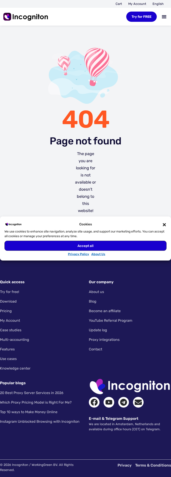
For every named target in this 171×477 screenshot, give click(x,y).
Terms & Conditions (153, 465)
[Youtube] (109, 402)
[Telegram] (123, 402)
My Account (137, 4)
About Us (98, 254)
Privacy (125, 465)
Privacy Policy (78, 254)
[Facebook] (94, 402)
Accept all (85, 246)
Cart (119, 4)
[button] (164, 224)
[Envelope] (138, 402)
